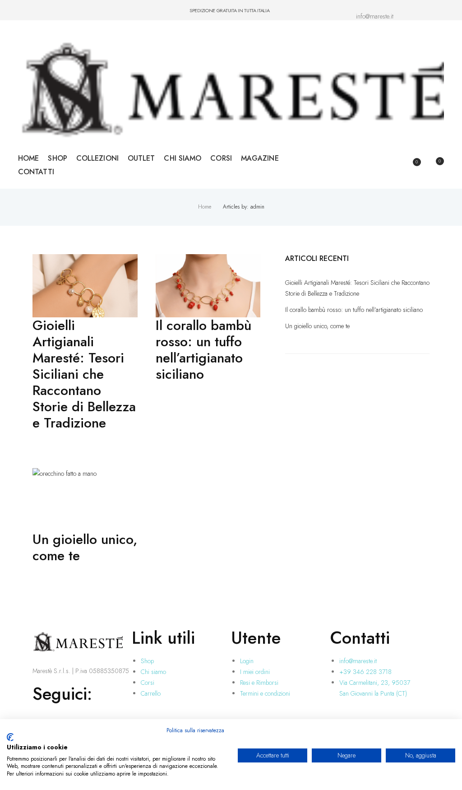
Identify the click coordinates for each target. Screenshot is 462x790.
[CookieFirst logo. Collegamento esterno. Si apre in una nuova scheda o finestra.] (10, 737)
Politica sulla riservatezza (195, 730)
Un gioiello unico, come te (84, 547)
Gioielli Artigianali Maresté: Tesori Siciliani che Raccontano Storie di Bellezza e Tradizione (84, 374)
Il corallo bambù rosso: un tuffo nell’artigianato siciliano (203, 349)
